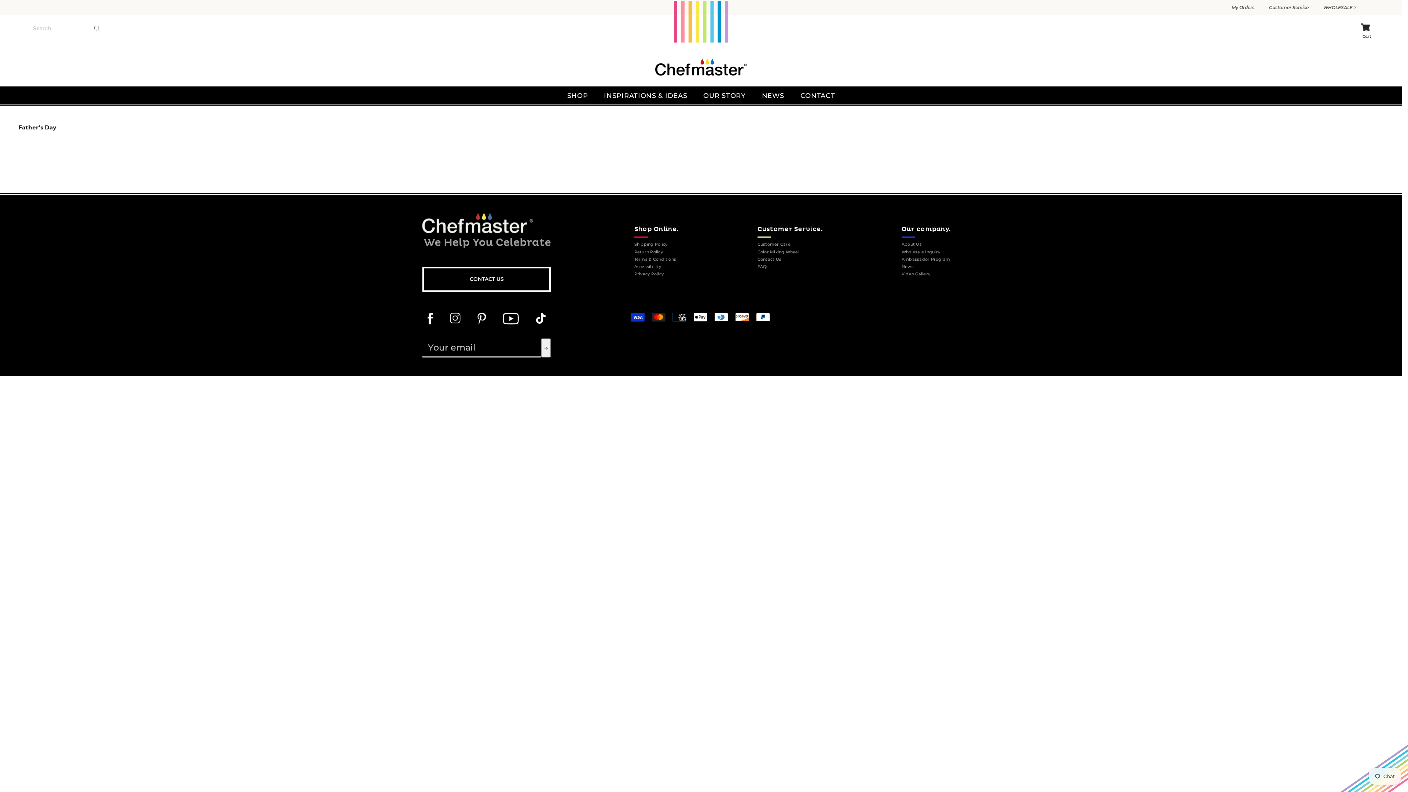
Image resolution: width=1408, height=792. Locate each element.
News (908, 266)
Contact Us (487, 279)
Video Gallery (916, 274)
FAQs (763, 266)
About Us (912, 244)
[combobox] (60, 28)
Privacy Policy (649, 274)
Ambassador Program (926, 259)
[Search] (66, 28)
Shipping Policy (651, 244)
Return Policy (648, 252)
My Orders (1243, 7)
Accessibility (647, 266)
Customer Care (774, 244)
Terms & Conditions (655, 259)
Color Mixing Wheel (778, 252)
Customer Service (1289, 7)
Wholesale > (1339, 7)
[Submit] (546, 348)
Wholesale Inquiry (921, 252)
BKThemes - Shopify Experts (752, 302)
